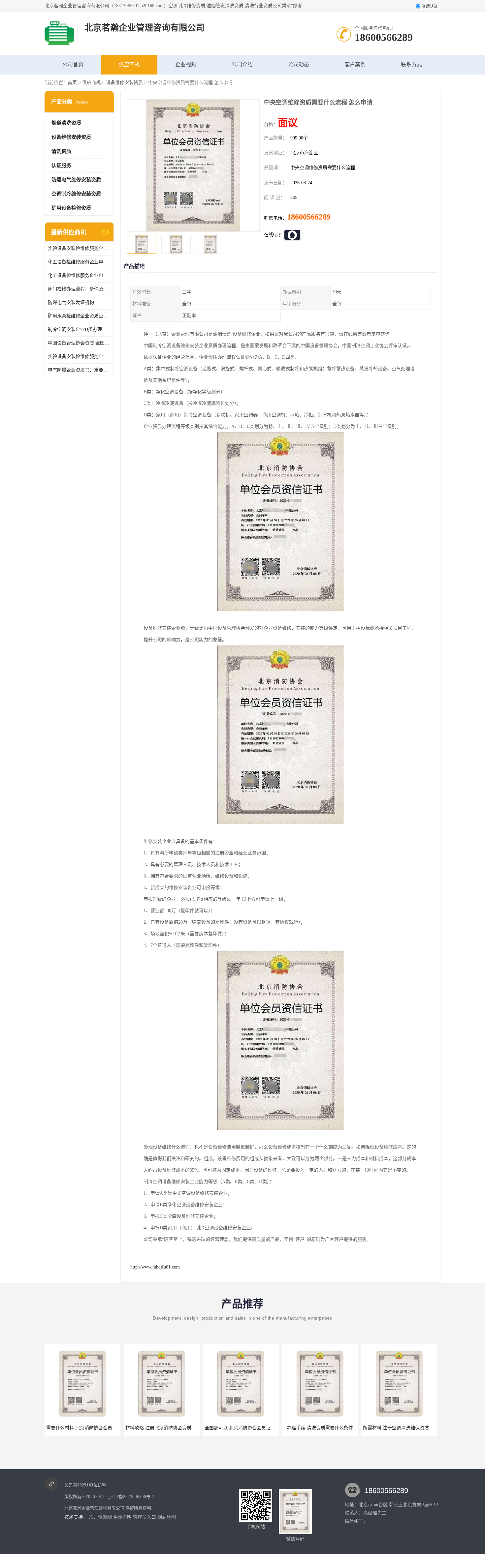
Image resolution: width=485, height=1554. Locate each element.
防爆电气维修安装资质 (76, 179)
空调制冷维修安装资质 (76, 193)
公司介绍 (242, 64)
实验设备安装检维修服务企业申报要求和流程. (79, 356)
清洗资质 (61, 151)
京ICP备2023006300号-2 (131, 1496)
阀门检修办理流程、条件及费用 (79, 288)
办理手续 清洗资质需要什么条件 (241, 1427)
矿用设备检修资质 (71, 208)
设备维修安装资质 (124, 82)
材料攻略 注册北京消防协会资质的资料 (86, 1427)
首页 (72, 82)
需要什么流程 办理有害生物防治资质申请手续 (410, 1427)
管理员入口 (144, 1517)
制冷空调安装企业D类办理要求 (79, 329)
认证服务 (61, 165)
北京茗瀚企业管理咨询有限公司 (94, 1508)
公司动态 (298, 64)
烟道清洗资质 (66, 123)
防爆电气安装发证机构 (71, 302)
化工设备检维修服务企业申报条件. (79, 261)
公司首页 (72, 64)
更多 (105, 232)
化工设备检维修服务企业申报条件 (79, 275)
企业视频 (185, 64)
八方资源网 (100, 1517)
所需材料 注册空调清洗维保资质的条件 (324, 1427)
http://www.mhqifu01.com (155, 1267)
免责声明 (122, 1517)
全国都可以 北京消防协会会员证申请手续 (167, 1427)
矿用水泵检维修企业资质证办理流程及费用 (79, 316)
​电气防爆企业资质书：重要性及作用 (79, 370)
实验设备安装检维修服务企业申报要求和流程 (79, 248)
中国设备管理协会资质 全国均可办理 (79, 343)
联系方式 (411, 64)
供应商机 (129, 64)
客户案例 (355, 64)
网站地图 (166, 1517)
